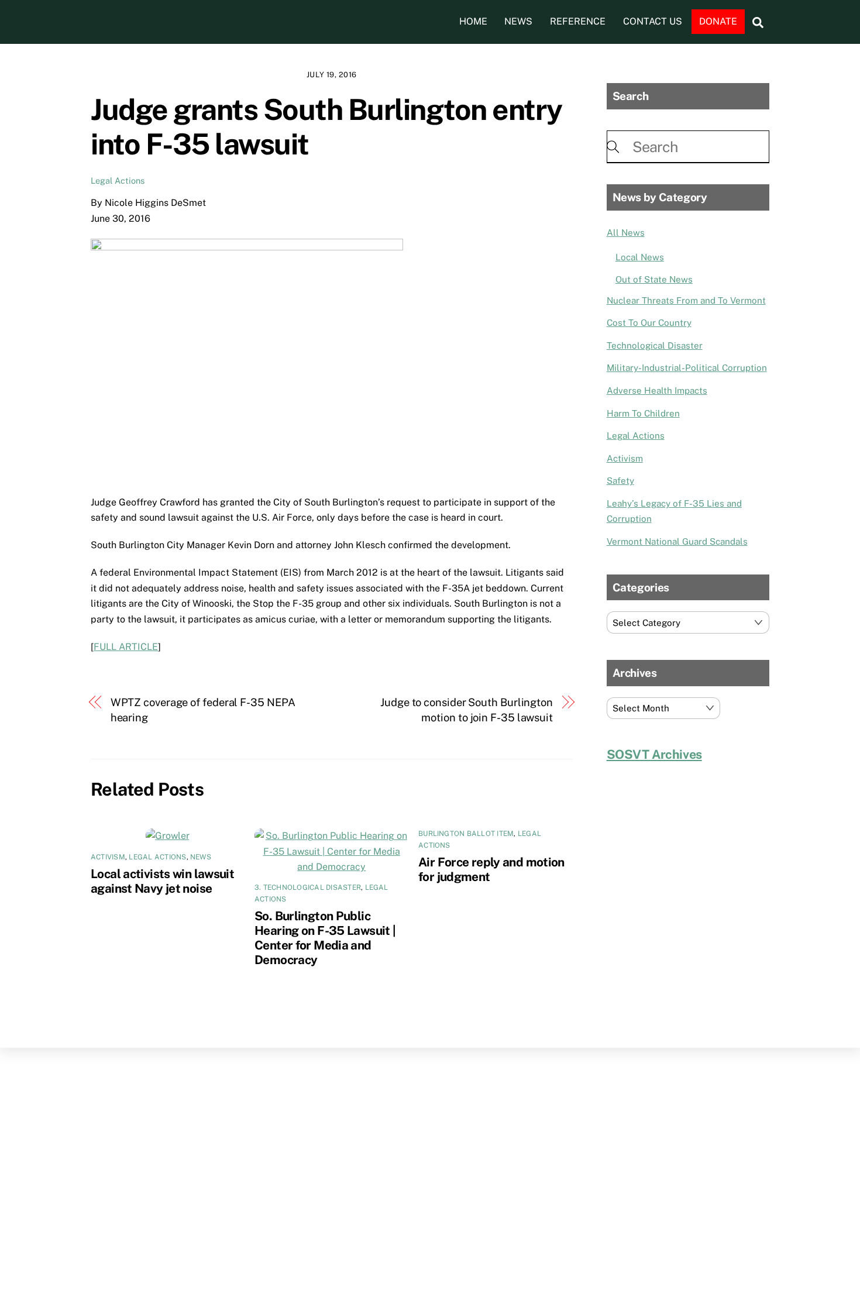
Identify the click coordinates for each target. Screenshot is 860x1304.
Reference (578, 21)
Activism (108, 857)
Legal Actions (118, 180)
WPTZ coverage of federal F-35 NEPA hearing (203, 710)
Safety (620, 481)
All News (626, 233)
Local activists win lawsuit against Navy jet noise (162, 881)
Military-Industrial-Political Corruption (687, 368)
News (518, 21)
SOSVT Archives (654, 754)
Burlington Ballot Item (466, 834)
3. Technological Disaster (307, 887)
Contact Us (652, 21)
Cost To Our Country (649, 323)
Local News (639, 257)
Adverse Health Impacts (657, 390)
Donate (718, 21)
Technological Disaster (655, 345)
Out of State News (654, 279)
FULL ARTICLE (126, 646)
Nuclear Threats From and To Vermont (686, 300)
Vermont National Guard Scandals (677, 541)
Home (473, 21)
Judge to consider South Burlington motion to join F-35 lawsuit (466, 710)
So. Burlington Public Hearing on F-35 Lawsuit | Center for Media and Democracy (324, 938)
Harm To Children (643, 413)
